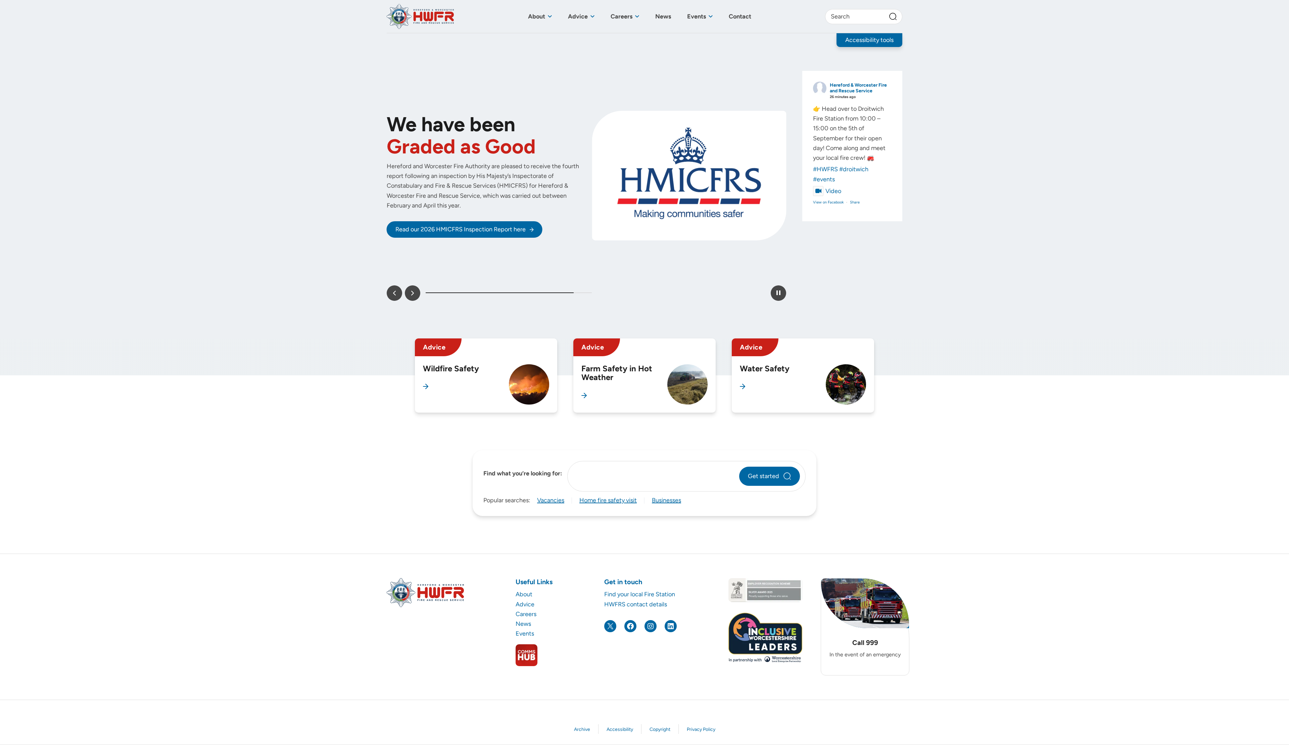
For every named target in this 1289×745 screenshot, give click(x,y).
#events (824, 179)
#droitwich (853, 169)
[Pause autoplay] (778, 293)
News (663, 16)
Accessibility (620, 729)
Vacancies (550, 500)
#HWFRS (825, 169)
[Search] (893, 16)
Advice (578, 16)
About (536, 16)
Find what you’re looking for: (522, 473)
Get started (763, 476)
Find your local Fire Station (639, 594)
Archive (582, 729)
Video (833, 191)
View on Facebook (828, 202)
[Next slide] (412, 293)
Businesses (666, 500)
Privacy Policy (701, 729)
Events (696, 16)
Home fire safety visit (608, 500)
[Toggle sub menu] (550, 16)
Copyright (660, 729)
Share (855, 202)
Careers (621, 16)
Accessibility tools (869, 40)
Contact (740, 16)
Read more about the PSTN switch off (446, 271)
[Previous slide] (394, 293)
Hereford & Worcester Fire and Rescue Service (858, 88)
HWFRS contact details (635, 604)
